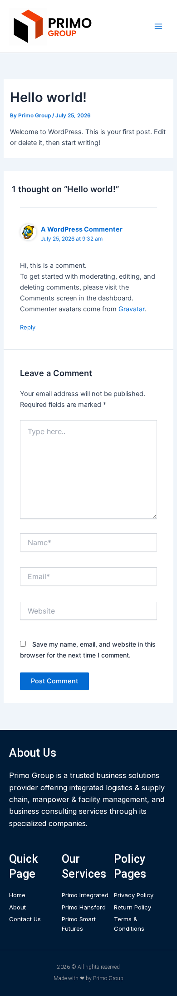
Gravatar (131, 309)
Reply (27, 327)
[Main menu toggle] (158, 26)
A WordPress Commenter (82, 229)
